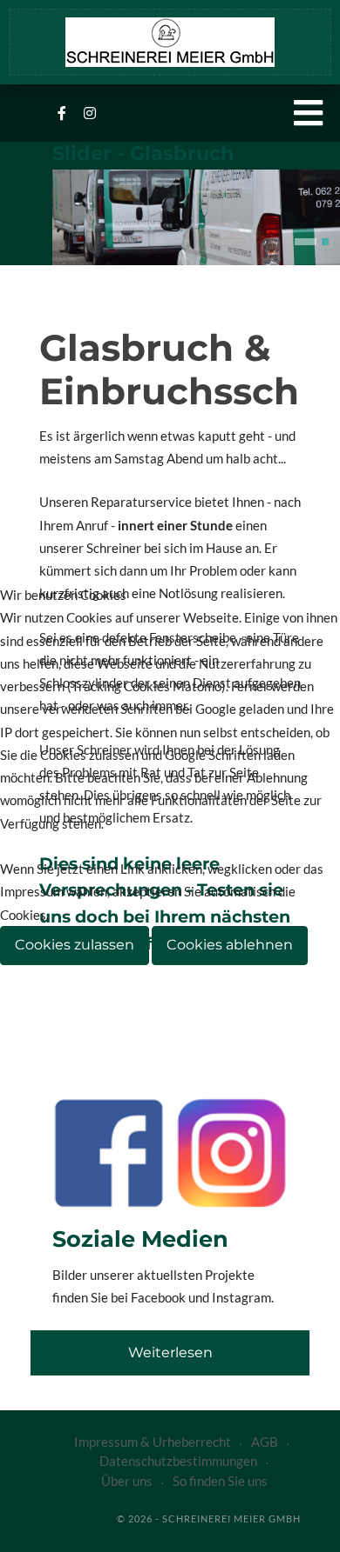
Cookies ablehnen (230, 944)
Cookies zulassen (74, 944)
